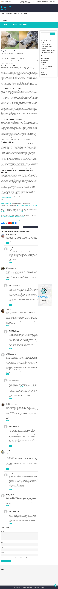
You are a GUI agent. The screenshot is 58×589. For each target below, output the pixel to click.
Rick (7, 353)
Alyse (7, 267)
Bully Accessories (24, 13)
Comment (3, 531)
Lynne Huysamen (10, 234)
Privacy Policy (31, 1)
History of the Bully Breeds (7, 13)
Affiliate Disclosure (23, 1)
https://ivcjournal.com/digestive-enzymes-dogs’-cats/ (12, 220)
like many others (8, 174)
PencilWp (42, 587)
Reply (10, 262)
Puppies (42, 70)
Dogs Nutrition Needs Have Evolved (13, 51)
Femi (7, 403)
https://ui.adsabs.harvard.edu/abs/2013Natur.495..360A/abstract (14, 211)
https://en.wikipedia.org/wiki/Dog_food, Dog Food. (26, 205)
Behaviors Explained (45, 58)
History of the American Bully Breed (48, 50)
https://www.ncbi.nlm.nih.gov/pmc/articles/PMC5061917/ (12, 216)
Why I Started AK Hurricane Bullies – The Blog (45, 1)
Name (2, 542)
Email (2, 547)
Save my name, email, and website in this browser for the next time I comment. (16, 557)
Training (42, 72)
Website (2, 552)
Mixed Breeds (4, 20)
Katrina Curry (5, 53)
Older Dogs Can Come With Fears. (47, 52)
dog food (16, 55)
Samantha (8, 450)
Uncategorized (44, 74)
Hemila (37, 587)
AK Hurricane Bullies (6, 7)
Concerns (43, 64)
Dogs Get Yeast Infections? (46, 44)
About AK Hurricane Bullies (25, 2)
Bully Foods (16, 13)
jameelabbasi (9, 494)
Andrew (7, 309)
